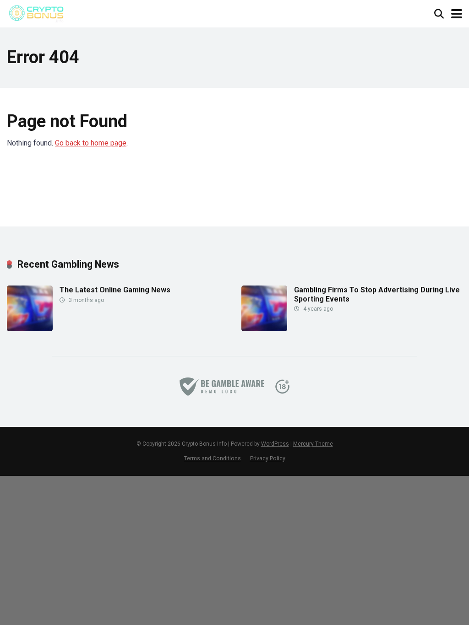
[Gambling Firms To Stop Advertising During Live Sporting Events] (264, 328)
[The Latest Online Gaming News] (30, 328)
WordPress (275, 444)
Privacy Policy (267, 458)
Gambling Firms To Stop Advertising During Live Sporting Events (377, 294)
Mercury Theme (313, 444)
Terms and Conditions (212, 458)
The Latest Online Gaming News (115, 290)
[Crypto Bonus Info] (36, 12)
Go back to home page (90, 143)
